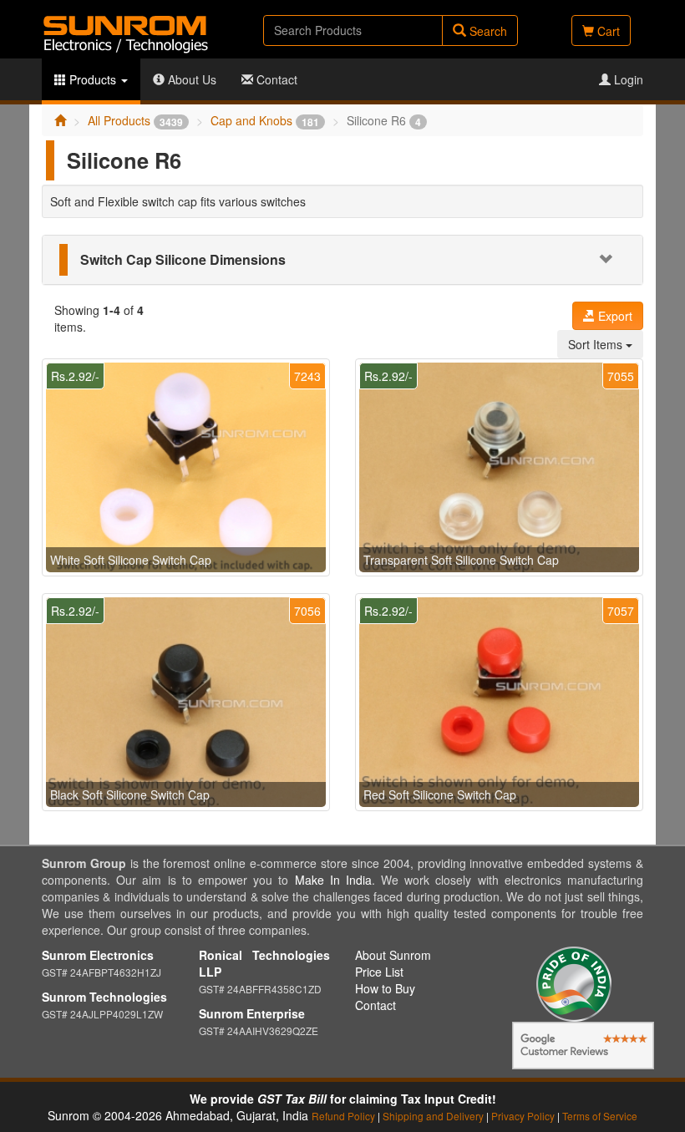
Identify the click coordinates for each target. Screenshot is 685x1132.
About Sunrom (393, 955)
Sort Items (597, 344)
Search (486, 31)
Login (627, 79)
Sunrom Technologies (104, 996)
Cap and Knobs (265, 120)
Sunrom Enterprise (252, 1013)
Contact (275, 79)
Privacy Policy (523, 1116)
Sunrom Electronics (98, 955)
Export (613, 315)
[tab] (342, 260)
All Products (135, 120)
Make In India (333, 879)
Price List (379, 971)
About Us (190, 79)
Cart (607, 31)
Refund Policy (343, 1116)
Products (92, 79)
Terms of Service (599, 1116)
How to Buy (385, 988)
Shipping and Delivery (433, 1116)
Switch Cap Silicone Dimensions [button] (183, 259)
